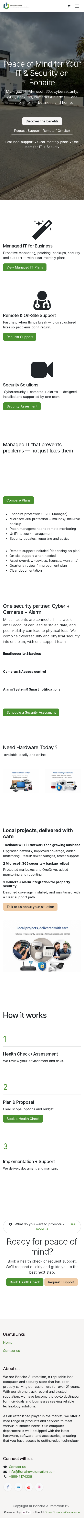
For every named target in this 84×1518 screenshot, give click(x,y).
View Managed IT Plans (25, 267)
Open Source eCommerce (62, 1512)
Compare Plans (18, 500)
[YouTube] (29, 1487)
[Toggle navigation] (77, 6)
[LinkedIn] (18, 1487)
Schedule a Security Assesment (31, 712)
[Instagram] (39, 1487)
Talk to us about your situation (30, 907)
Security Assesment (22, 406)
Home (7, 1342)
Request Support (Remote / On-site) (42, 131)
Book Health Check (25, 1282)
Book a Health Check (23, 1119)
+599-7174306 (20, 1476)
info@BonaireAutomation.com (32, 1472)
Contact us (11, 1351)
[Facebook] (8, 1487)
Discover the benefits (42, 121)
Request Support (20, 337)
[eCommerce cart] (69, 6)
